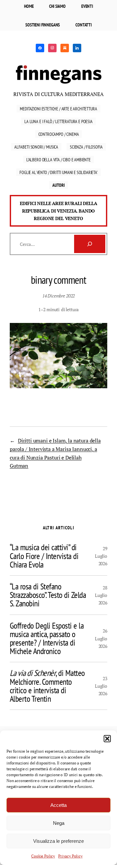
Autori (58, 185)
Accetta (58, 805)
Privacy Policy (70, 856)
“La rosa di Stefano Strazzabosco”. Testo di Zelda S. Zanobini (48, 595)
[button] (107, 738)
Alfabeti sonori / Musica (36, 147)
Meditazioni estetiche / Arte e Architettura (58, 108)
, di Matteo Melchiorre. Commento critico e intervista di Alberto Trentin (47, 686)
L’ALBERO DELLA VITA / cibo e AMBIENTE (58, 159)
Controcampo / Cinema (58, 134)
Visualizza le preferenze (58, 841)
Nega (58, 823)
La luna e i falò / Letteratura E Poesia (58, 121)
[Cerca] (89, 244)
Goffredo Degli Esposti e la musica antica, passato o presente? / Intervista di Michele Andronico (47, 638)
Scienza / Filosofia (86, 147)
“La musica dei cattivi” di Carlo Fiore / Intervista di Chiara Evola (44, 556)
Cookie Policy (43, 856)
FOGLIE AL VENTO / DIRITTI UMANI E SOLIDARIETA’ (59, 172)
